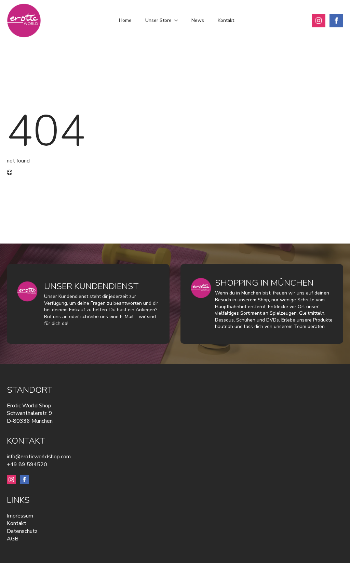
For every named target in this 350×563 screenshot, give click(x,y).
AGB (12, 538)
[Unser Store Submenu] (178, 20)
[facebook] (336, 20)
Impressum (20, 516)
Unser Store (158, 20)
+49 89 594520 (27, 464)
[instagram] (318, 20)
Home (125, 20)
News (197, 20)
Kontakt (226, 20)
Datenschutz (22, 531)
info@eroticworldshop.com (39, 456)
